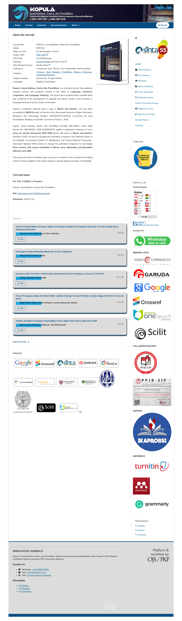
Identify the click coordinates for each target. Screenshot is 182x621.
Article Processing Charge (146, 103)
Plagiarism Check (145, 108)
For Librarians (140, 535)
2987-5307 (41, 55)
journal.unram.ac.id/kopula (39, 575)
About (75, 25)
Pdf (21, 239)
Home (17, 25)
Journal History (142, 120)
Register (160, 8)
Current (29, 25)
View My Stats (152, 225)
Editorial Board (144, 70)
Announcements (59, 25)
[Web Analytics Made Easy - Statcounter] (139, 225)
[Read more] (47, 55)
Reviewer (142, 81)
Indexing (139, 125)
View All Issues (19, 342)
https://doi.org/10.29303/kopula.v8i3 (34, 193)
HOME (138, 64)
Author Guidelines (145, 86)
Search (163, 25)
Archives (41, 25)
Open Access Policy (146, 114)
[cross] (66, 368)
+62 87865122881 (40, 569)
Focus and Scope (145, 92)
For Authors (140, 530)
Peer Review (143, 75)
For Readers (140, 526)
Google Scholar (43, 62)
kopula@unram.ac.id (36, 572)
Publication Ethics (145, 97)
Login (169, 8)
